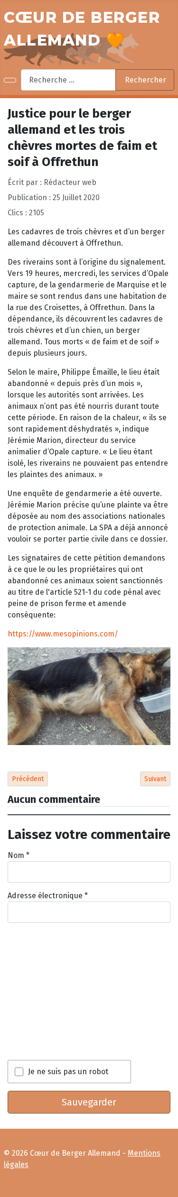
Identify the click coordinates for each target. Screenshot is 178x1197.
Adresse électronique (48, 895)
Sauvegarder (89, 1102)
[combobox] (68, 80)
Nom (18, 855)
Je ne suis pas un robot (68, 1071)
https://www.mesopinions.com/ (63, 633)
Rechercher (145, 79)
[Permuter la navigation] (10, 80)
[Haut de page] (166, 1185)
